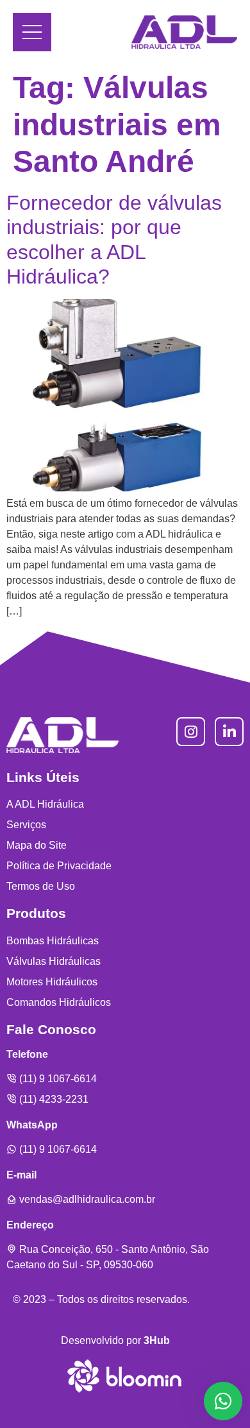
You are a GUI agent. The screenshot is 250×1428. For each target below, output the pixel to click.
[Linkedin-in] (229, 731)
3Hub (157, 1340)
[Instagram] (190, 731)
